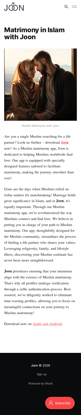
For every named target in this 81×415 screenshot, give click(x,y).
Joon (34, 365)
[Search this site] (66, 6)
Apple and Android (47, 323)
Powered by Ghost (40, 383)
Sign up (42, 374)
